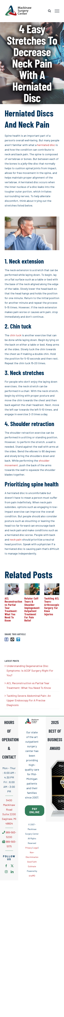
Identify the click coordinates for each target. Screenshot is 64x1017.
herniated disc (46, 145)
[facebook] (6, 865)
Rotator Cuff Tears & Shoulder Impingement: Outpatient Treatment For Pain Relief (32, 609)
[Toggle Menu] (57, 11)
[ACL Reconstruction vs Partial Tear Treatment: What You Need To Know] (12, 585)
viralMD (32, 876)
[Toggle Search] (49, 10)
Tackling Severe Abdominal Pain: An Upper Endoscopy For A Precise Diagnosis (29, 700)
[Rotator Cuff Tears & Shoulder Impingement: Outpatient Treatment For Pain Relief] (31, 585)
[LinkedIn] (18, 639)
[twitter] (12, 865)
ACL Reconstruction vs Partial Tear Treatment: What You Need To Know (13, 609)
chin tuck (15, 335)
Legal (35, 848)
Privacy (28, 848)
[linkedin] (12, 871)
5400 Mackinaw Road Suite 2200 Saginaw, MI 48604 (9, 811)
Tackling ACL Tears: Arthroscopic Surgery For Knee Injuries (51, 606)
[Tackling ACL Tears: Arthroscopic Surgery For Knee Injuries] (51, 585)
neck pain (16, 539)
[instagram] (6, 871)
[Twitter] (12, 639)
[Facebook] (6, 639)
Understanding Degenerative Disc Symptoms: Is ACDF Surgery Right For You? (30, 670)
